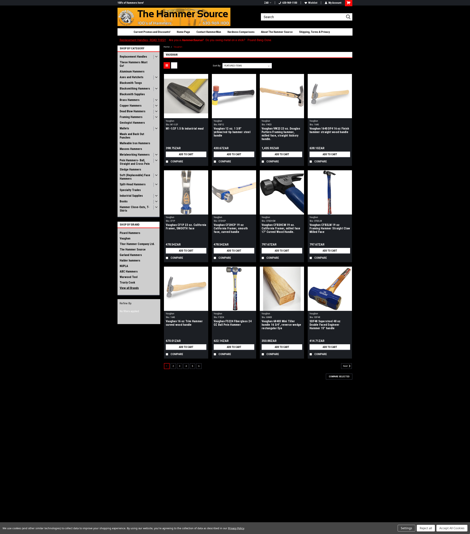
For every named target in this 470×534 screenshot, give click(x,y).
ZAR (266, 2)
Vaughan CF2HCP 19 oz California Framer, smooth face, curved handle (231, 228)
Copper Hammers (131, 105)
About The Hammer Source (277, 32)
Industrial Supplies (131, 195)
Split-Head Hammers (133, 184)
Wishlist (312, 2)
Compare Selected (339, 376)
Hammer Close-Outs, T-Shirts (134, 208)
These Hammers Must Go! (133, 64)
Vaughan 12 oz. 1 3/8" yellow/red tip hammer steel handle (232, 132)
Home (167, 47)
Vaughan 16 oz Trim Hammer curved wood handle (184, 322)
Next (345, 366)
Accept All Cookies (451, 528)
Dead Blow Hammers (132, 111)
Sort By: (217, 65)
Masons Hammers (131, 149)
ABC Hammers (129, 271)
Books (124, 201)
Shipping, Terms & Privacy (314, 32)
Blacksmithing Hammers (135, 88)
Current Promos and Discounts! (152, 32)
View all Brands (129, 288)
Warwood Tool (129, 277)
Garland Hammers (131, 255)
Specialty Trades (130, 190)
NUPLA (124, 266)
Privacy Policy (236, 528)
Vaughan (125, 238)
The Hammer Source (133, 249)
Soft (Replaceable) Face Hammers (135, 176)
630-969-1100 (289, 2)
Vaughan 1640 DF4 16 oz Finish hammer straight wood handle (329, 130)
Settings (406, 528)
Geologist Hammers (132, 122)
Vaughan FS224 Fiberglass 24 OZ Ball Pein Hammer (233, 322)
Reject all (426, 528)
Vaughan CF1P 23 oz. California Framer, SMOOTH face (186, 226)
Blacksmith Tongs (131, 83)
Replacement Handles (133, 56)
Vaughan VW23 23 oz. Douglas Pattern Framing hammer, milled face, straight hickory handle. (281, 134)
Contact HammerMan (208, 32)
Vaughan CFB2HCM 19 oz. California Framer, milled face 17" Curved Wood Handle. (281, 228)
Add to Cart (186, 154)
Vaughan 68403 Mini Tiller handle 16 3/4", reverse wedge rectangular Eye (281, 324)
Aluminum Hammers (132, 71)
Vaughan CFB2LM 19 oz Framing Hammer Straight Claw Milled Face (330, 228)
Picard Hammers (130, 233)
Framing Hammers (131, 117)
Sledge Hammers (130, 169)
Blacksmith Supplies (132, 94)
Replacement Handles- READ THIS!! (143, 40)
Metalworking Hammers (135, 154)
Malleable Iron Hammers (135, 143)
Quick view (186, 115)
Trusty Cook (127, 282)
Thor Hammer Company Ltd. (137, 244)
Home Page (183, 32)
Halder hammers (130, 260)
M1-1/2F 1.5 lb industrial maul (185, 128)
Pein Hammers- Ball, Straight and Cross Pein (135, 162)
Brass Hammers (130, 100)
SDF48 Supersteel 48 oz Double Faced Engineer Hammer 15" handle (325, 324)
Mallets (124, 128)
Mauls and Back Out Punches (132, 135)
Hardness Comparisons (240, 32)
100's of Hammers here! (131, 2)
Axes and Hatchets (131, 77)
